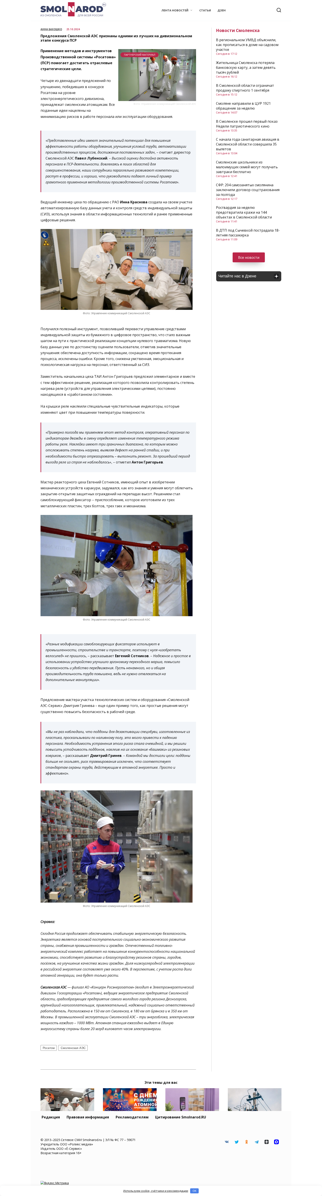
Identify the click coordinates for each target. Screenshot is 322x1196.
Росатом (49, 1048)
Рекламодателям (132, 1117)
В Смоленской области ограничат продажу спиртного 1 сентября (245, 88)
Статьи (205, 10)
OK (194, 1191)
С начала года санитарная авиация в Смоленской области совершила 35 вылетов (247, 144)
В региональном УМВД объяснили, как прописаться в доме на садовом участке (247, 44)
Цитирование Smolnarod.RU (180, 1117)
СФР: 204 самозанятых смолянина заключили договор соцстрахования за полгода (248, 190)
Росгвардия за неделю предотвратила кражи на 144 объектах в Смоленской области (244, 212)
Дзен (222, 10)
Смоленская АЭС (73, 1048)
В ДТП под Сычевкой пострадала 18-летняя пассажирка (248, 233)
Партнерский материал (139, 54)
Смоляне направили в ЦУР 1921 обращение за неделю (243, 106)
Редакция (51, 1117)
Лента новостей (174, 10)
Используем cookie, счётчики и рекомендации (155, 1191)
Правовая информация (88, 1117)
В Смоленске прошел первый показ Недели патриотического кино (247, 124)
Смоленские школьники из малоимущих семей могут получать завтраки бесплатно (247, 167)
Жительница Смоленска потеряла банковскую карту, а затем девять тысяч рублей (246, 67)
